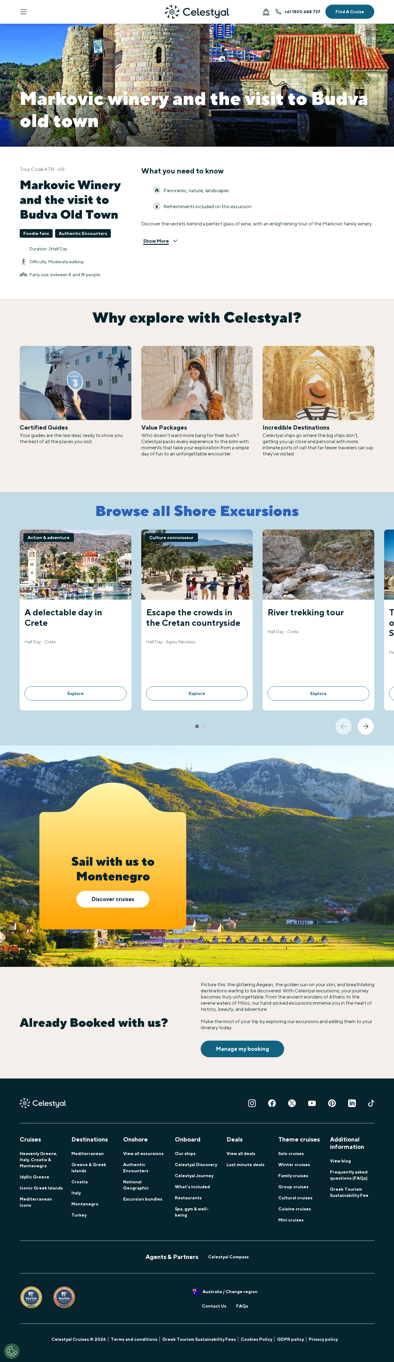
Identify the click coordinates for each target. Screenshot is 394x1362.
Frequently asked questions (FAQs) (349, 1175)
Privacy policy (323, 1339)
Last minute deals (245, 1164)
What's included (192, 1186)
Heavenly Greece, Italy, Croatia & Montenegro (38, 1159)
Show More (156, 241)
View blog (340, 1160)
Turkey (78, 1215)
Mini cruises (291, 1219)
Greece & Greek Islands (88, 1167)
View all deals (241, 1153)
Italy (76, 1192)
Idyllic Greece (34, 1176)
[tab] (197, 726)
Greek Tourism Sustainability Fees (199, 1339)
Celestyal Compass (228, 1256)
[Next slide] (366, 726)
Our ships (185, 1153)
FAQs (242, 1306)
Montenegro (84, 1203)
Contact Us (214, 1306)
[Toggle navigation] (23, 11)
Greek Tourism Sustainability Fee (349, 1192)
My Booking (266, 11)
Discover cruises (112, 899)
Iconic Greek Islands (41, 1187)
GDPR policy (290, 1339)
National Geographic (136, 1184)
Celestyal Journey (194, 1175)
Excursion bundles (142, 1199)
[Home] (197, 12)
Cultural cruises (295, 1197)
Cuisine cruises (294, 1208)
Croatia (79, 1181)
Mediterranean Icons (36, 1202)
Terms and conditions (134, 1339)
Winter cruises (294, 1164)
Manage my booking (242, 1049)
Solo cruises (291, 1153)
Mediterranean (87, 1153)
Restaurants (188, 1197)
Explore (75, 693)
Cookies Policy (256, 1339)
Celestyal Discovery (196, 1164)
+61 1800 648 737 (302, 11)
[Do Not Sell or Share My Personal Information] (11, 1351)
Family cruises (293, 1175)
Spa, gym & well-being (192, 1211)
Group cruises (293, 1186)
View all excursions (143, 1153)
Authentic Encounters (135, 1167)
